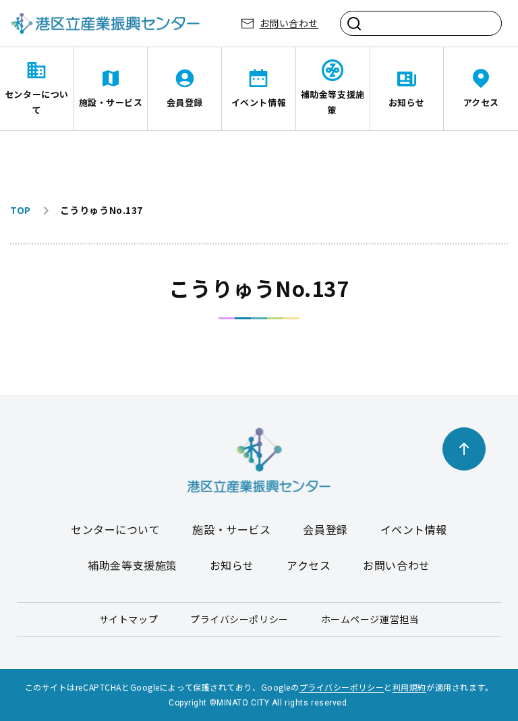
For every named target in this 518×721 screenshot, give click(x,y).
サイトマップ (128, 619)
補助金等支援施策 (333, 102)
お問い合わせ (289, 23)
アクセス (481, 102)
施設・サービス (111, 102)
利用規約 (409, 687)
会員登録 (185, 102)
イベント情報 (258, 102)
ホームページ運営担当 (370, 619)
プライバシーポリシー (239, 619)
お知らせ (406, 102)
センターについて (37, 102)
